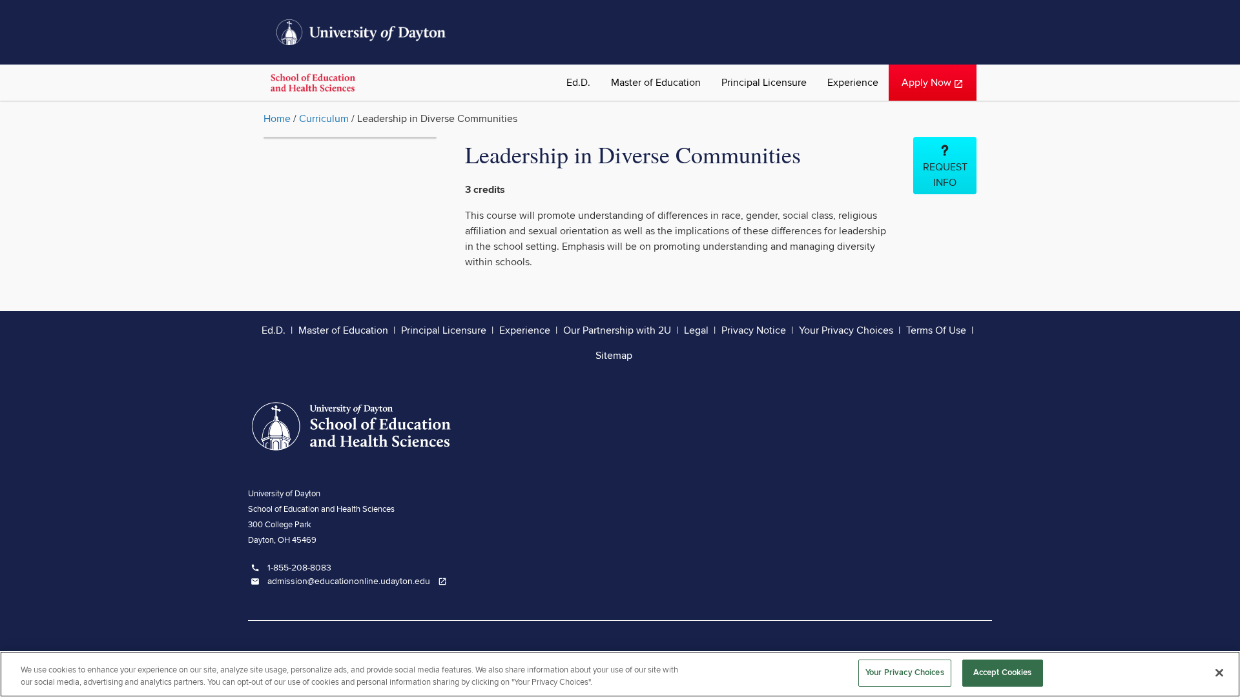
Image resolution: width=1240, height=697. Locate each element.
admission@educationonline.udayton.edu (351, 581)
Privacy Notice (753, 330)
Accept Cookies (1002, 672)
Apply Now (932, 88)
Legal (696, 330)
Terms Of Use (936, 330)
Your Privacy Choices (846, 330)
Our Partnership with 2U (617, 330)
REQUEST (945, 175)
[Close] (1219, 672)
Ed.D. (578, 82)
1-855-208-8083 (291, 567)
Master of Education (656, 82)
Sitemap (613, 355)
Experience (852, 82)
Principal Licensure (764, 82)
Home (277, 118)
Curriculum (324, 118)
